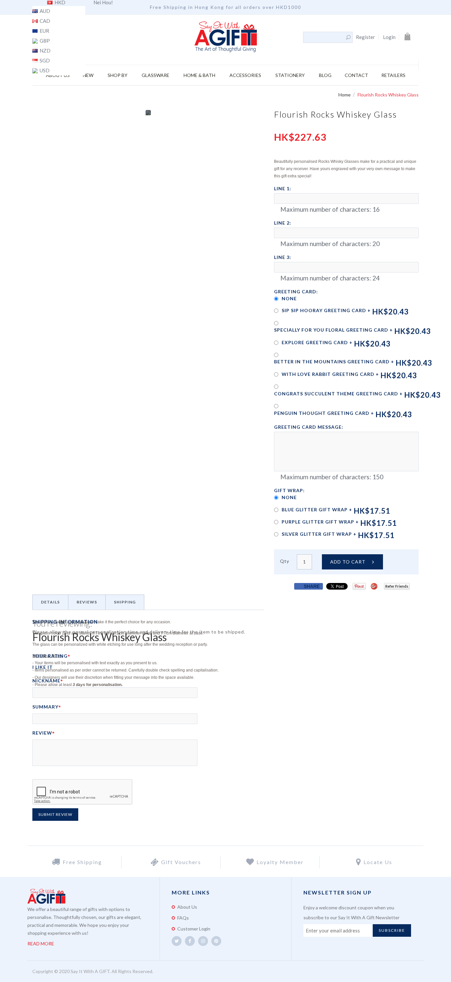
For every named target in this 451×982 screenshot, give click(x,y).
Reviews (87, 602)
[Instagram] (203, 941)
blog (325, 75)
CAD (44, 21)
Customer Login (193, 928)
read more (40, 943)
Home (345, 94)
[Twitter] (177, 941)
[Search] (348, 37)
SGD (44, 61)
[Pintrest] (216, 941)
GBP (44, 41)
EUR (44, 31)
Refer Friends (396, 586)
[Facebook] (190, 941)
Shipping (125, 602)
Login (389, 37)
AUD (44, 11)
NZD (45, 51)
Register (365, 37)
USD (44, 71)
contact (356, 75)
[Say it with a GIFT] (225, 37)
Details (50, 602)
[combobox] (324, 37)
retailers (393, 75)
